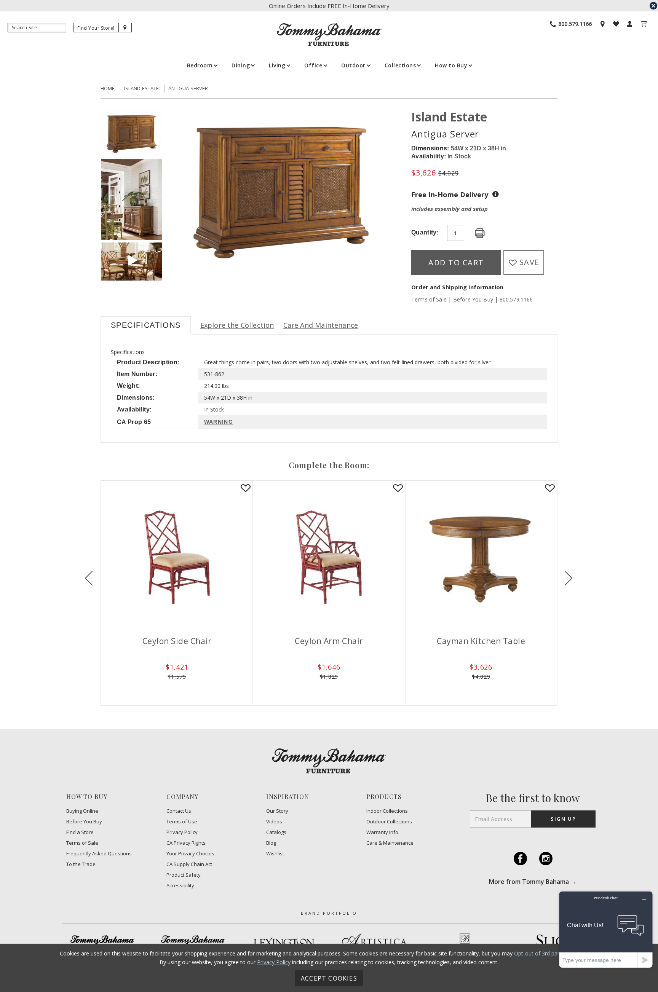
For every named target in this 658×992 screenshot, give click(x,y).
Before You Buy (473, 299)
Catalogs (276, 832)
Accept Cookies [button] (329, 978)
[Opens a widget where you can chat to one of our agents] (605, 929)
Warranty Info (382, 832)
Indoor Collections (387, 811)
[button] (201, 65)
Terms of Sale (429, 299)
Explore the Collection (237, 325)
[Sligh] (556, 942)
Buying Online (82, 811)
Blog (271, 842)
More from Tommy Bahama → (533, 881)
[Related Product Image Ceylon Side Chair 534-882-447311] (177, 556)
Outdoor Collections (389, 821)
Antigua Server (188, 88)
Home (108, 88)
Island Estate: (142, 88)
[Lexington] (284, 942)
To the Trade (81, 864)
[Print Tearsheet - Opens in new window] (480, 233)
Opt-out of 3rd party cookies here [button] (555, 953)
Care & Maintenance (390, 842)
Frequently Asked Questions (99, 853)
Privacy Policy (182, 832)
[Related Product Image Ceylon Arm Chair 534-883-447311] (329, 556)
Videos (274, 821)
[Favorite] (245, 488)
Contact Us (178, 811)
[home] (329, 34)
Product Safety (183, 874)
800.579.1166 (516, 299)
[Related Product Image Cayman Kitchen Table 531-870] (481, 556)
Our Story (277, 811)
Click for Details (177, 688)
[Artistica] (374, 942)
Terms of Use (181, 821)
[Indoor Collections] (102, 942)
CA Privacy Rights (186, 842)
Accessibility (180, 885)
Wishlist (275, 853)
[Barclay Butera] (465, 942)
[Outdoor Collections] (193, 942)
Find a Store (80, 832)
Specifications (146, 325)
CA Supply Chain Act (189, 864)
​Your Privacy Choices (190, 853)
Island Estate (449, 116)
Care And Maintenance (320, 325)
